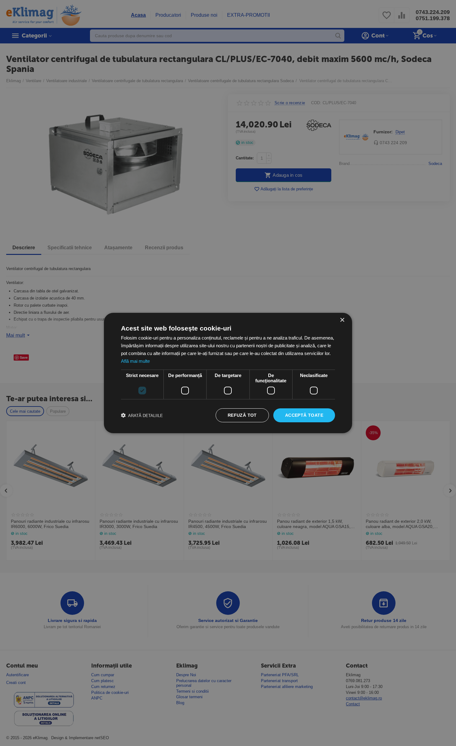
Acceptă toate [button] (304, 415)
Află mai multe (135, 361)
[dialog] (228, 373)
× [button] (342, 320)
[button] (142, 415)
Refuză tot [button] (242, 415)
